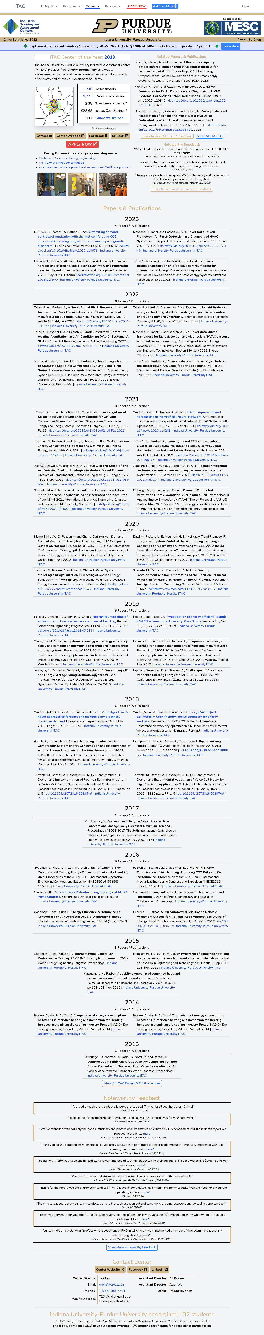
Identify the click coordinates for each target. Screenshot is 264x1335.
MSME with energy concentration (61, 163)
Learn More (231, 46)
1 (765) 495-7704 (112, 1291)
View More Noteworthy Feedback (132, 1247)
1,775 (87, 96)
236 (89, 89)
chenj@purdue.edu (111, 1284)
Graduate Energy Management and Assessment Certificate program (84, 167)
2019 (109, 57)
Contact (43, 136)
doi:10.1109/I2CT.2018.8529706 (201, 793)
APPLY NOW (137, 6)
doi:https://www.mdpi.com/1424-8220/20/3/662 (182, 589)
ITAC (19, 6)
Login (245, 6)
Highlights (47, 6)
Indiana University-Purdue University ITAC (173, 250)
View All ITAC (207, 136)
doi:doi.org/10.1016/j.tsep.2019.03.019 (65, 631)
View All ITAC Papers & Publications (130, 1083)
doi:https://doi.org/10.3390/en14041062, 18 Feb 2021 (87, 431)
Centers (90, 6)
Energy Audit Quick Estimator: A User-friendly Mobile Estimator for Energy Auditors (177, 716)
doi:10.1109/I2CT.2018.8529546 (69, 793)
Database (111, 6)
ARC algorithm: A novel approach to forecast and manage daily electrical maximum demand (83, 716)
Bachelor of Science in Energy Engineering (67, 158)
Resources (69, 6)
